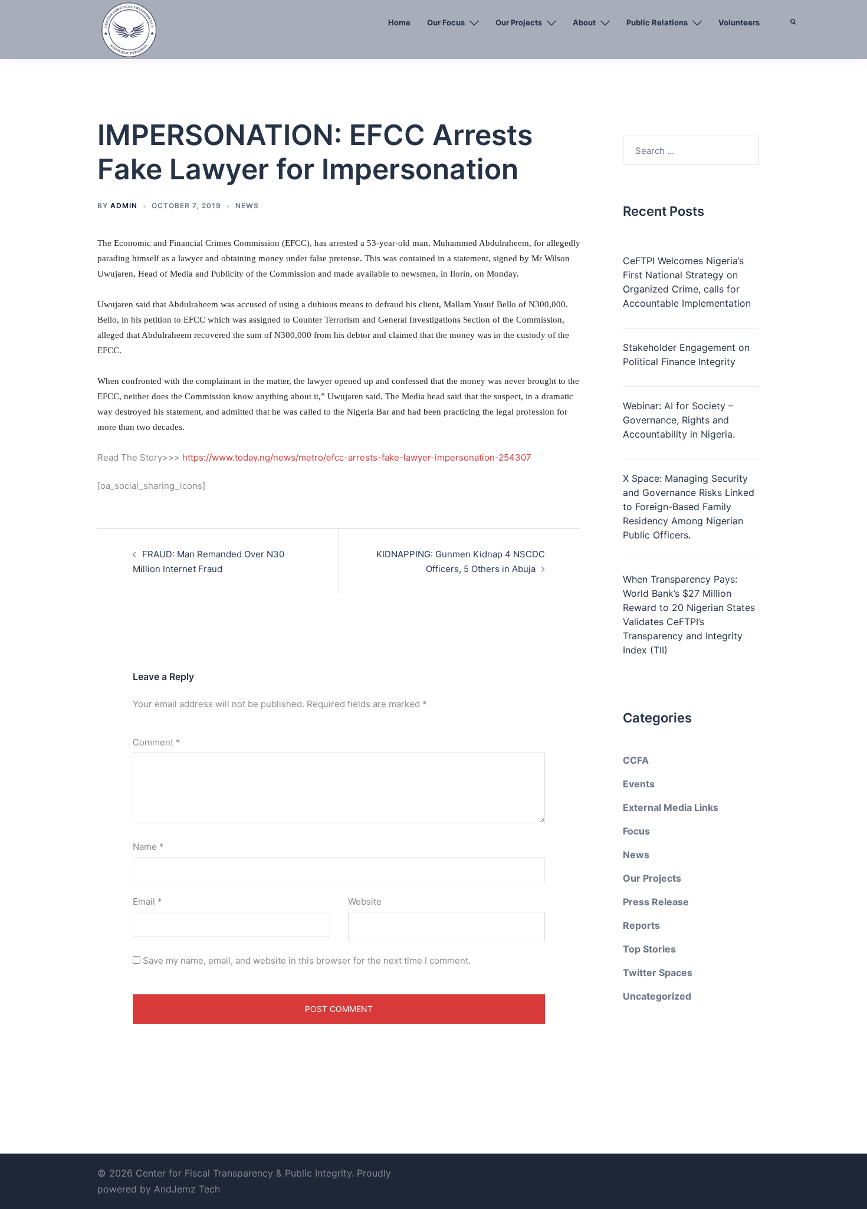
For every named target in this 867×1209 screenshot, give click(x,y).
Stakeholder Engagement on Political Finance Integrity (686, 354)
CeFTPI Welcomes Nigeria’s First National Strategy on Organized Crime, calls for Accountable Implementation (687, 282)
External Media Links (670, 807)
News (247, 205)
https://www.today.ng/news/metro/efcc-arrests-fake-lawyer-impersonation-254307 (356, 457)
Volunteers (739, 22)
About (584, 22)
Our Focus (446, 22)
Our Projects (518, 22)
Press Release (656, 902)
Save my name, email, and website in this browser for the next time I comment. (307, 960)
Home (399, 22)
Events (639, 784)
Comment (156, 742)
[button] (793, 50)
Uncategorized (657, 996)
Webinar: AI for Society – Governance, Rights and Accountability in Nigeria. (679, 420)
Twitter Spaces (657, 972)
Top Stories (649, 949)
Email (147, 901)
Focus (636, 831)
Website (365, 901)
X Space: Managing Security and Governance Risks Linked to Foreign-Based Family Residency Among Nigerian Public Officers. (688, 506)
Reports (641, 925)
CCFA (636, 760)
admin (123, 205)
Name (148, 846)
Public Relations (657, 22)
